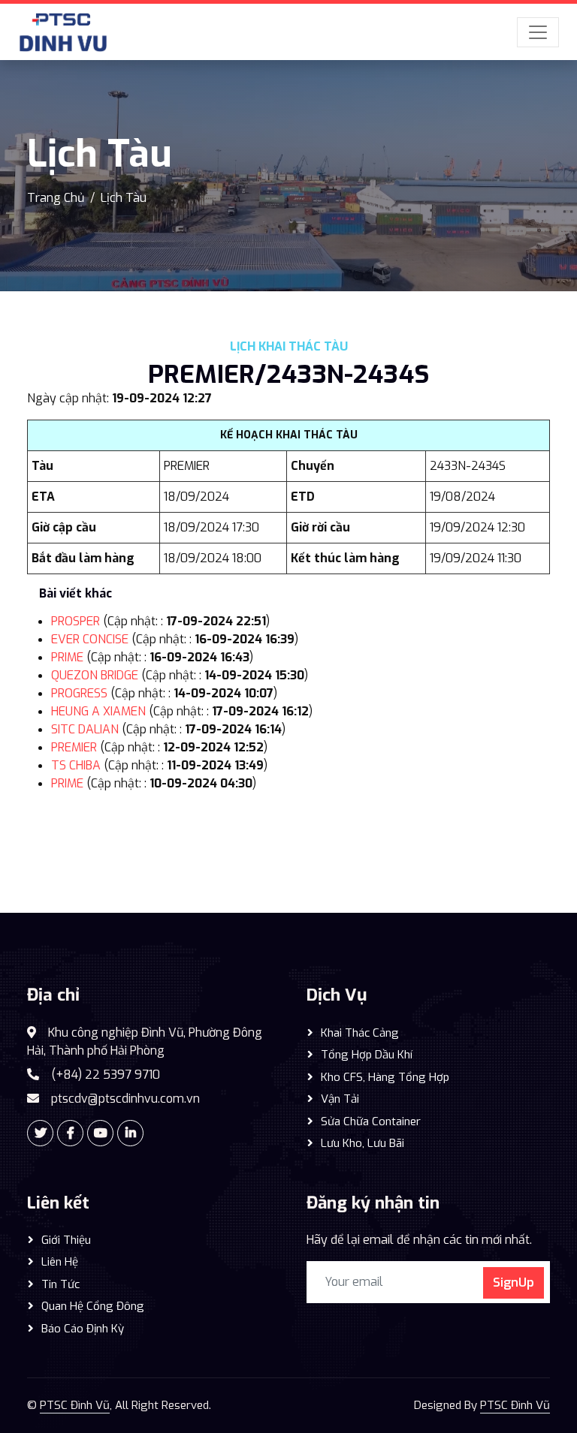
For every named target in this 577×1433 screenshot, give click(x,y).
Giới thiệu (66, 1240)
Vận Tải (340, 1098)
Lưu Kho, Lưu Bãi (362, 1143)
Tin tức (60, 1284)
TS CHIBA (76, 765)
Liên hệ (59, 1261)
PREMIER (74, 747)
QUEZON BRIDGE (94, 675)
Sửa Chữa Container (371, 1121)
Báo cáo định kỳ (82, 1328)
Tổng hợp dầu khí (366, 1054)
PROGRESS (79, 693)
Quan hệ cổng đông (92, 1306)
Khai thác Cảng (360, 1032)
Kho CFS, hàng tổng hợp (385, 1077)
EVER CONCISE (89, 639)
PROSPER (75, 621)
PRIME (67, 657)
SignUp (513, 1282)
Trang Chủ (55, 198)
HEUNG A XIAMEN (98, 711)
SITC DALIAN (85, 729)
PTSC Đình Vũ (75, 1405)
